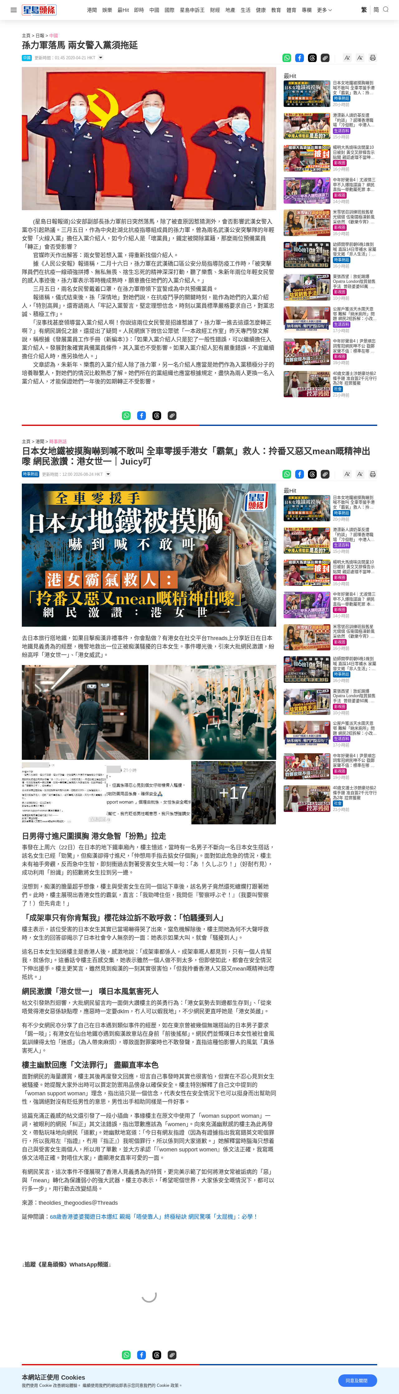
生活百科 (341, 131)
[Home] (39, 10)
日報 (40, 35)
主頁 (26, 35)
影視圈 (339, 163)
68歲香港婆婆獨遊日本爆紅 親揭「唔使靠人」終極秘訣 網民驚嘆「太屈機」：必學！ (154, 1217)
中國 (53, 35)
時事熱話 (341, 98)
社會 (338, 389)
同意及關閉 (357, 1380)
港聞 (40, 441)
